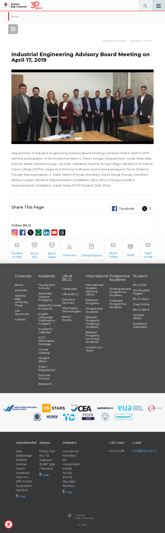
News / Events (66, 318)
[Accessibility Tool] (8, 524)
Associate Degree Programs (45, 297)
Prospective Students (94, 310)
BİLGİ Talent (141, 309)
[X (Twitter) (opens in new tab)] (31, 232)
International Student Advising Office (94, 289)
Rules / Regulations (46, 368)
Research (45, 384)
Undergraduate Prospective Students (118, 292)
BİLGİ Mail (139, 285)
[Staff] (130, 250)
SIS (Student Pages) (141, 292)
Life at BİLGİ (70, 294)
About (19, 285)
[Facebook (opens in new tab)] (23, 232)
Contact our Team (94, 349)
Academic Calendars (140, 325)
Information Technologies (70, 310)
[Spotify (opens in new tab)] (39, 232)
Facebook (126, 209)
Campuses (69, 288)
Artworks (21, 290)
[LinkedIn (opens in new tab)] (46, 232)
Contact (20, 319)
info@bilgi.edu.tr (144, 451)
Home (15, 16)
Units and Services (68, 301)
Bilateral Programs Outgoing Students (92, 322)
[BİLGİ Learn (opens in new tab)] (51, 250)
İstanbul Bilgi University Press (21, 300)
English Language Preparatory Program (46, 318)
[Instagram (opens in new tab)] (15, 232)
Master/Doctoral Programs (47, 307)
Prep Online (141, 304)
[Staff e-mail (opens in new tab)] (148, 250)
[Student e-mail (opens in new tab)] (17, 250)
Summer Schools (44, 377)
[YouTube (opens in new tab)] (54, 232)
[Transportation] (91, 250)
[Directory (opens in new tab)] (69, 250)
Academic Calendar (45, 330)
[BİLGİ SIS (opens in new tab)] (34, 250)
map (22, 496)
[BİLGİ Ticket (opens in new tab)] (113, 250)
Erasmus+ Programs (92, 301)
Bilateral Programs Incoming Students (92, 337)
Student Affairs (44, 359)
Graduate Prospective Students (117, 304)
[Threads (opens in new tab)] (62, 232)
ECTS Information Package (46, 341)
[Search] (145, 5)
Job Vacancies (22, 312)
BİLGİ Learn (141, 299)
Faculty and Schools (46, 286)
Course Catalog (43, 351)
